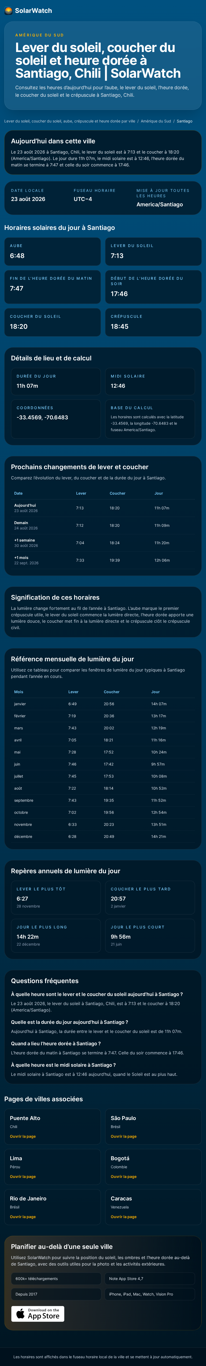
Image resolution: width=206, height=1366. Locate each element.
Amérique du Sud (156, 121)
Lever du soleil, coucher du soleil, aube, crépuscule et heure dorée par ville (69, 121)
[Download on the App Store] (38, 1314)
